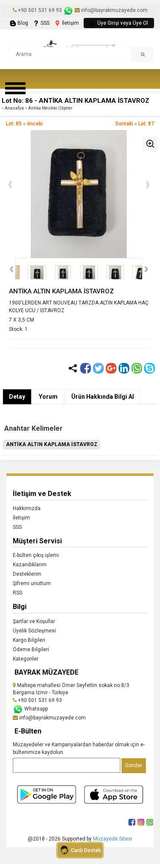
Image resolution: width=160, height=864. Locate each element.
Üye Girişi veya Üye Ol (122, 23)
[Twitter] (98, 368)
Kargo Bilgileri (29, 640)
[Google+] (111, 368)
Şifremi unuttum (32, 583)
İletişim (70, 23)
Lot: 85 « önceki (24, 124)
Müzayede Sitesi (112, 839)
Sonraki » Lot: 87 (134, 124)
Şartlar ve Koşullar (34, 621)
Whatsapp (35, 709)
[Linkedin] (124, 368)
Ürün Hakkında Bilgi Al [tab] (102, 396)
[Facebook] (85, 368)
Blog (22, 23)
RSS (17, 593)
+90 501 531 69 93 (40, 10)
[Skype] (149, 368)
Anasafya (14, 108)
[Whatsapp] (137, 368)
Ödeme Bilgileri (31, 649)
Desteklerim (27, 574)
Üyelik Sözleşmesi (34, 631)
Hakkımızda (27, 508)
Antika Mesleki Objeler (50, 108)
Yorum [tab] (48, 396)
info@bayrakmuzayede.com (114, 10)
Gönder (133, 765)
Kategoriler (25, 659)
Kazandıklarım (30, 565)
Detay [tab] (17, 396)
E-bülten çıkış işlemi (36, 555)
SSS (44, 23)
